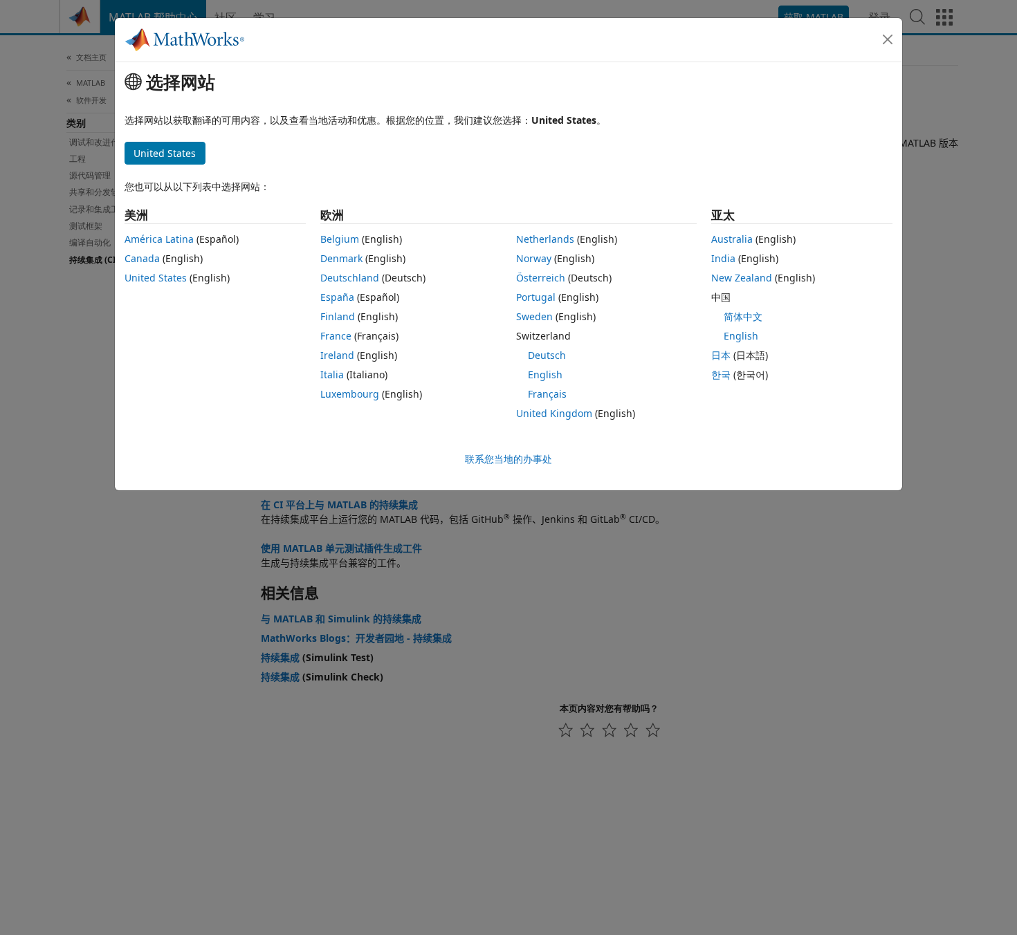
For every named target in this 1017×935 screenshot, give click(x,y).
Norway (533, 258)
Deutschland (349, 277)
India (723, 258)
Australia (732, 239)
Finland (337, 316)
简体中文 (743, 316)
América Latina (159, 239)
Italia (332, 374)
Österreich (540, 277)
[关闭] (887, 39)
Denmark (341, 258)
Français (547, 393)
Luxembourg (349, 393)
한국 (721, 374)
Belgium (339, 239)
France (335, 335)
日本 (721, 355)
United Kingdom (554, 413)
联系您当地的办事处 (508, 458)
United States (156, 277)
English (545, 374)
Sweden (534, 316)
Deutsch (547, 355)
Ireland (337, 355)
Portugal (536, 297)
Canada (142, 258)
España (337, 297)
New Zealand (741, 277)
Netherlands (545, 239)
